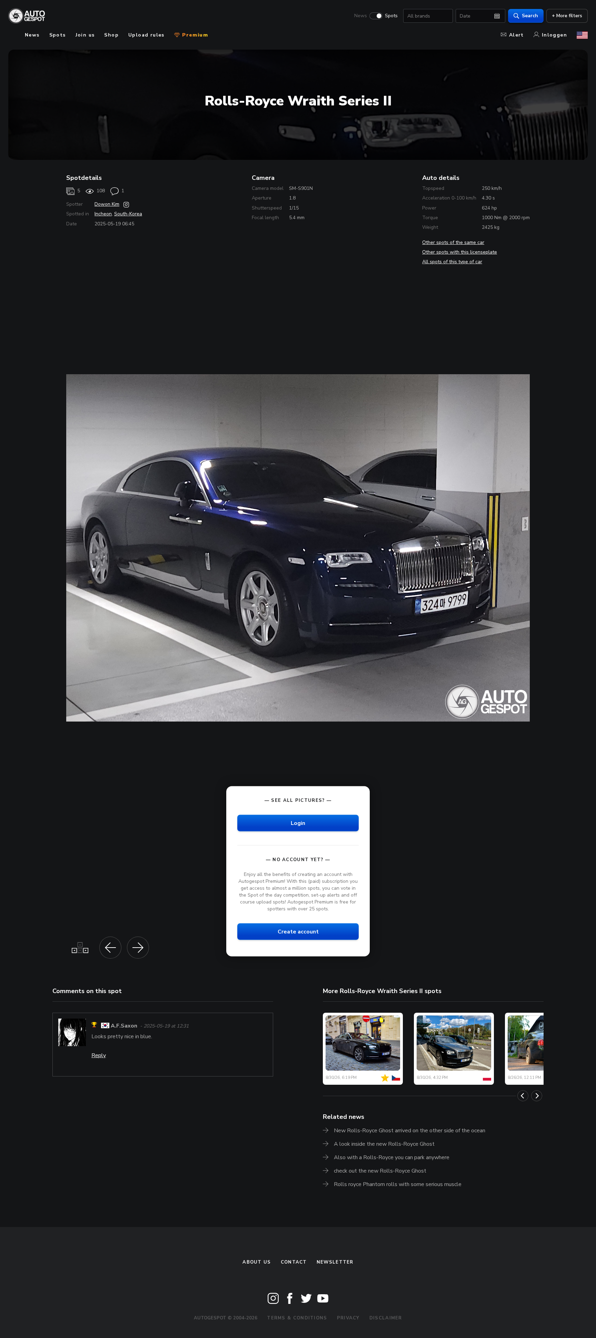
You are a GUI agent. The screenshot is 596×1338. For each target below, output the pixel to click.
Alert (516, 35)
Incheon (103, 214)
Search (530, 15)
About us (256, 1262)
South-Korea (128, 214)
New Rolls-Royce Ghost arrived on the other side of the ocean (409, 1130)
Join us (85, 35)
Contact (294, 1262)
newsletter (335, 1262)
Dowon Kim (107, 204)
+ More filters (567, 15)
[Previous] (523, 1096)
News (360, 15)
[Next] (537, 1096)
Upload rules (146, 35)
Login (298, 823)
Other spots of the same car (453, 242)
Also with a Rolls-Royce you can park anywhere (391, 1157)
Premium (194, 35)
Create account (298, 932)
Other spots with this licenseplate (459, 252)
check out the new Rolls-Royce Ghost (380, 1171)
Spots (391, 15)
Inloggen (554, 35)
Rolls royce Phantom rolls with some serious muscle (397, 1184)
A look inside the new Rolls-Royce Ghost (384, 1144)
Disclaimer (385, 1318)
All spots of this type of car (452, 261)
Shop (111, 35)
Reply (98, 1055)
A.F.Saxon (124, 1026)
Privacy (348, 1318)
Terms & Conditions (297, 1318)
